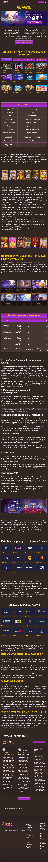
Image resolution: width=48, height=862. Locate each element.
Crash (28, 59)
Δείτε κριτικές (24, 798)
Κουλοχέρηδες (40, 59)
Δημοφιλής (5, 59)
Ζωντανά (17, 59)
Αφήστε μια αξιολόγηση (39, 742)
